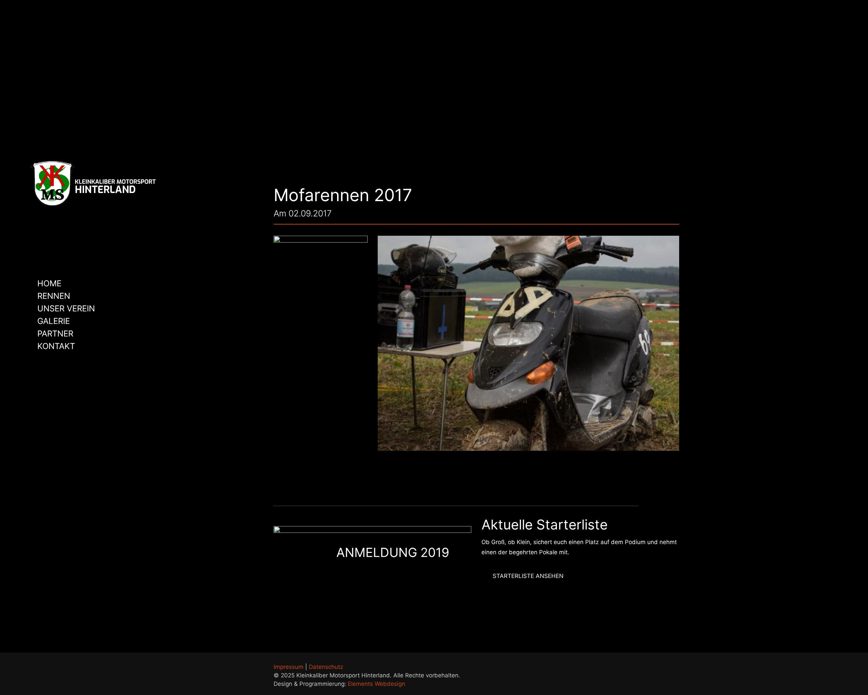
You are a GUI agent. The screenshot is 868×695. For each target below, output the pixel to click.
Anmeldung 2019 (392, 552)
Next (543, 431)
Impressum (288, 666)
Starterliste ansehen (528, 576)
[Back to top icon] (672, 667)
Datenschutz (326, 666)
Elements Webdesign (376, 683)
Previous (514, 431)
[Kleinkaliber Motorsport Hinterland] (93, 183)
